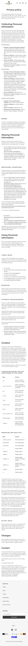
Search (4, 587)
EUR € (13, 625)
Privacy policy (6, 601)
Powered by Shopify (18, 641)
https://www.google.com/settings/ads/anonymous (15, 220)
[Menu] (25, 3)
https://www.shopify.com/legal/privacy (12, 151)
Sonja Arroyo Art (12, 641)
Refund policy (6, 597)
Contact (4, 594)
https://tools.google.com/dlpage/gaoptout (13, 186)
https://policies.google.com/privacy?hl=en (13, 183)
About (4, 590)
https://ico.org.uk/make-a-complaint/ (9, 575)
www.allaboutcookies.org (16, 505)
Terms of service (6, 604)
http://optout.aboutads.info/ (7, 229)
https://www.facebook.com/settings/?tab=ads (14, 217)
